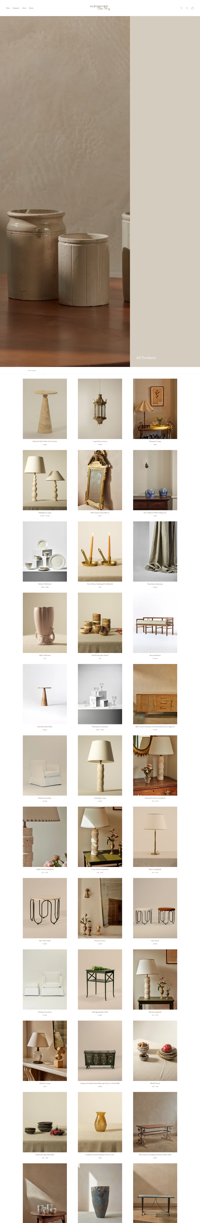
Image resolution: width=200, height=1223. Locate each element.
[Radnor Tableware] (45, 551)
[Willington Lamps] (45, 480)
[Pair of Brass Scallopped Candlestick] (100, 551)
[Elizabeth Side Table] (45, 694)
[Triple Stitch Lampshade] (45, 837)
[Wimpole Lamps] (155, 409)
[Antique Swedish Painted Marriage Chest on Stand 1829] (100, 1051)
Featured (32, 370)
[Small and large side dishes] (45, 1122)
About (24, 8)
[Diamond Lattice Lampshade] (155, 765)
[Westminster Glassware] (100, 694)
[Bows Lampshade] (155, 837)
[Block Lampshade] (155, 979)
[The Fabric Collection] (155, 551)
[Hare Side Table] (45, 908)
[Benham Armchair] (45, 765)
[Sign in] (187, 8)
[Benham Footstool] (45, 979)
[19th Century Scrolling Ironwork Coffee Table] (155, 1122)
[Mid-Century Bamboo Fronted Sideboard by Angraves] (155, 694)
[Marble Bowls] (155, 1051)
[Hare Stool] (155, 908)
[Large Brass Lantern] (100, 409)
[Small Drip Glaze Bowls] (100, 623)
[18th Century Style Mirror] (100, 480)
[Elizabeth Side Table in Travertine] (45, 409)
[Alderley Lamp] (45, 1051)
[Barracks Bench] (155, 623)
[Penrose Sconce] (100, 908)
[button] (181, 8)
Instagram (15, 8)
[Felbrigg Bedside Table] (100, 979)
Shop (8, 8)
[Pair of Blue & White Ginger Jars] (155, 480)
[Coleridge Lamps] (100, 765)
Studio (31, 8)
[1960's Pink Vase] (45, 623)
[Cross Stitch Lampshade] (100, 837)
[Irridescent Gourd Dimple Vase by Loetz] (100, 1122)
